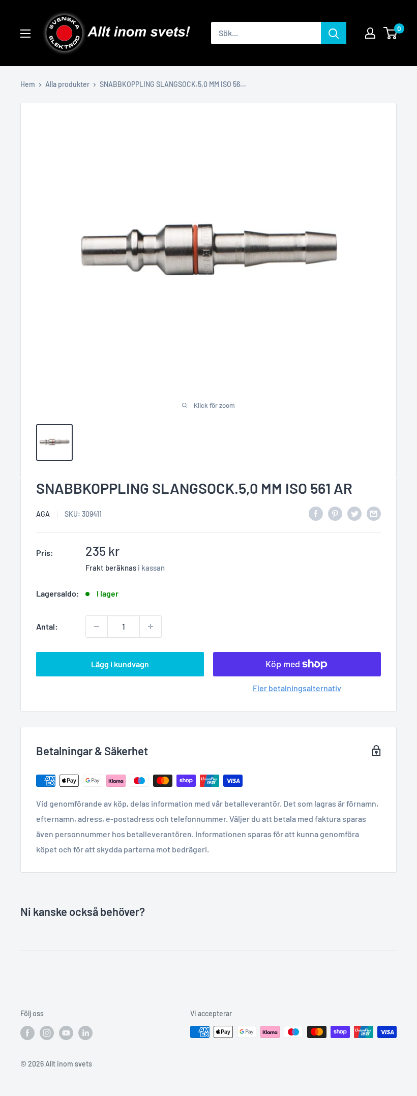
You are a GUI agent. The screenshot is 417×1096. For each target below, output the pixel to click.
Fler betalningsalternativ (297, 688)
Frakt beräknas (110, 567)
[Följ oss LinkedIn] (85, 1033)
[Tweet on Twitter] (354, 513)
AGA (43, 514)
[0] (390, 33)
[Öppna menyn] (25, 33)
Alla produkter (67, 84)
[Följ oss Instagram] (47, 1033)
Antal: (47, 626)
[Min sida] (370, 33)
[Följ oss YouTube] (66, 1033)
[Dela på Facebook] (316, 513)
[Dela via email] (374, 513)
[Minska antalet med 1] (96, 626)
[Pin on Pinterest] (335, 513)
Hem (27, 84)
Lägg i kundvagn (120, 664)
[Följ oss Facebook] (27, 1033)
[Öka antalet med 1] (150, 626)
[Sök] (333, 33)
